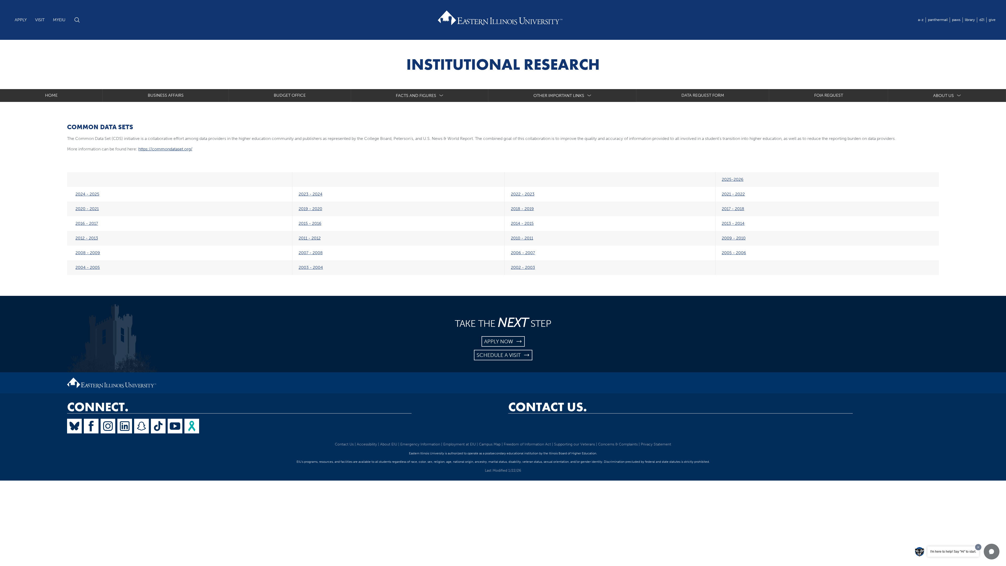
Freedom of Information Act (527, 444)
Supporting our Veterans (574, 444)
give (992, 20)
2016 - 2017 (86, 223)
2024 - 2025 (87, 194)
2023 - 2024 (310, 194)
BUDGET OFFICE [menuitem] (290, 95)
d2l (981, 20)
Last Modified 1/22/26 (503, 470)
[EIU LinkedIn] (124, 426)
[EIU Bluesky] (74, 426)
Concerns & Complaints (618, 444)
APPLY (21, 19)
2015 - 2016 (310, 223)
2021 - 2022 (733, 194)
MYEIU (59, 19)
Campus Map (490, 444)
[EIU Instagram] (108, 426)
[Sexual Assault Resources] (191, 426)
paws (956, 20)
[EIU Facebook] (91, 426)
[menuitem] (420, 95)
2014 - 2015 (522, 223)
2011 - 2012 (310, 238)
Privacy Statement (656, 444)
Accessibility (367, 444)
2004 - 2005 (87, 267)
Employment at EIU (459, 444)
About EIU (388, 444)
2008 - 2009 (87, 252)
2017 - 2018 (733, 208)
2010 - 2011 (522, 238)
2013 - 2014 (733, 223)
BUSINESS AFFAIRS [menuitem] (166, 95)
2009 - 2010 (734, 238)
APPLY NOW (500, 341)
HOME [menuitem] (51, 95)
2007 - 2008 (311, 252)
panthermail (938, 20)
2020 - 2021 (87, 208)
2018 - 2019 (522, 208)
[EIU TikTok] (158, 426)
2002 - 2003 (523, 267)
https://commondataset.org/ (165, 148)
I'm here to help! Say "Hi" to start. (953, 551)
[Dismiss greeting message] (978, 547)
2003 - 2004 (311, 267)
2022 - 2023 (522, 194)
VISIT (40, 19)
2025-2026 (732, 179)
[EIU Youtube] (175, 426)
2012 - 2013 (86, 238)
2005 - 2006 (734, 252)
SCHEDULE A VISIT (500, 355)
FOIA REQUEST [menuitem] (828, 95)
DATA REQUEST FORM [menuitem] (702, 95)
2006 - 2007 (523, 252)
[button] (991, 551)
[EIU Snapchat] (141, 426)
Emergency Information (420, 444)
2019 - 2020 (310, 208)
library (970, 20)
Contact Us (344, 444)
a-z (920, 20)
